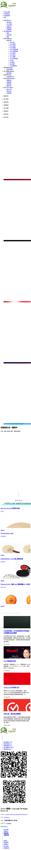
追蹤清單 (6, 842)
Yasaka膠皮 (12, 53)
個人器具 (8, 31)
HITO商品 (9, 24)
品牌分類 (9, 40)
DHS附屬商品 (13, 65)
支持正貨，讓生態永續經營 (12, 714)
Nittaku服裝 (13, 47)
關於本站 (9, 85)
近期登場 (9, 29)
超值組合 (9, 27)
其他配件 (7, 749)
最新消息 (9, 22)
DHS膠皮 (12, 62)
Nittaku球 (12, 42)
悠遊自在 (9, 84)
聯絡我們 (7, 15)
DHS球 (11, 60)
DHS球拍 (12, 64)
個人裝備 (9, 747)
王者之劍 (9, 25)
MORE (2, 530)
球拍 (8, 33)
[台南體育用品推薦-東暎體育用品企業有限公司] (8, 7)
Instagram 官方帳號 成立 (11, 687)
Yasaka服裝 (12, 56)
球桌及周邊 (10, 69)
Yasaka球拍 (12, 55)
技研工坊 (9, 91)
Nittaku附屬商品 (14, 51)
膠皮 (8, 36)
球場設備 (8, 745)
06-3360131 (7, 817)
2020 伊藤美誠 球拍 (10, 661)
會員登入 (7, 13)
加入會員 (7, 12)
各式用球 (9, 35)
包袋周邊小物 (10, 76)
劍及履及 (9, 93)
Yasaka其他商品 (14, 58)
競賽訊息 (9, 80)
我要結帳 (6, 848)
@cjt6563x (9, 823)
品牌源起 (9, 82)
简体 (5, 17)
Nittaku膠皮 (13, 44)
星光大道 (9, 89)
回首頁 (5, 840)
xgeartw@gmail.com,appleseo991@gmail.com (16, 814)
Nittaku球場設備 (14, 49)
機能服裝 (9, 73)
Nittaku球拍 (13, 45)
